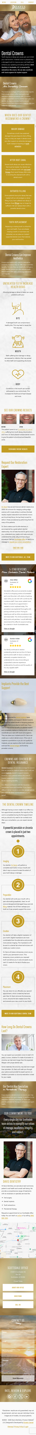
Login (26, 1426)
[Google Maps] (9, 1396)
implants (8, 773)
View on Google (9, 628)
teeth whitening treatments (22, 271)
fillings (17, 203)
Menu (4, 2)
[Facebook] (15, 1396)
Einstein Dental (28, 1422)
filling (5, 906)
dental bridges (14, 745)
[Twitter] (21, 1396)
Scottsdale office (19, 539)
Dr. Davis (10, 101)
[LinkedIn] (26, 1396)
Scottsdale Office (18, 1267)
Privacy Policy (18, 1426)
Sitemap (10, 1426)
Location (13, 2)
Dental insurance (7, 768)
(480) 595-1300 (18, 547)
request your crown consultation (20, 542)
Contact (31, 2)
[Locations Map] (18, 1240)
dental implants (21, 717)
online (19, 1215)
